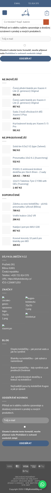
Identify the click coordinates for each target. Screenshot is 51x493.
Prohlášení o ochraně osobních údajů (23, 53)
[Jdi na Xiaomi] (7, 329)
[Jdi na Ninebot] (30, 317)
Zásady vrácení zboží (22, 481)
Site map (26, 485)
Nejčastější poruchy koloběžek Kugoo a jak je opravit (30, 387)
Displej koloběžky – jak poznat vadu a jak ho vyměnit (30, 350)
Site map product (35, 483)
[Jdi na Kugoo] (30, 304)
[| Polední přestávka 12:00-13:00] (23, 3)
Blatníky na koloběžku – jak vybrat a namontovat (29, 359)
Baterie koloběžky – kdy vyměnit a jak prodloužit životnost (29, 369)
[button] (4, 12)
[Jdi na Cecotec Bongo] (7, 308)
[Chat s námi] (42, 484)
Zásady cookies (16, 483)
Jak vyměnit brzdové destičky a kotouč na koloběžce (26, 378)
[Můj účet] (41, 13)
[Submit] (46, 22)
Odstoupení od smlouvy (25, 479)
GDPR (37, 481)
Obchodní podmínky (25, 477)
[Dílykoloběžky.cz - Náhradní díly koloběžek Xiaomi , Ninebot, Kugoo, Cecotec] (25, 12)
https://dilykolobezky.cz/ (19, 279)
